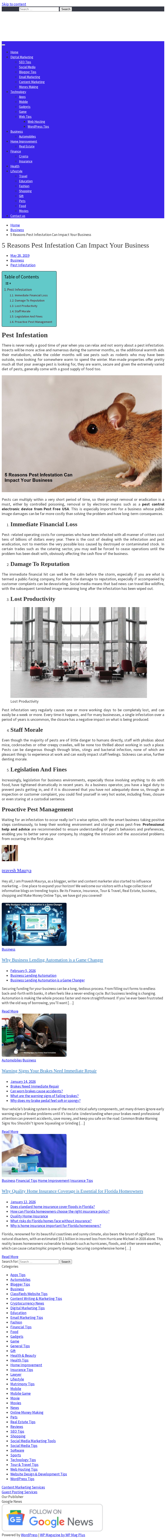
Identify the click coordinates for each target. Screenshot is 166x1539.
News (14, 1407)
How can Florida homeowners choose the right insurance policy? (60, 1211)
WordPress (29, 1535)
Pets (22, 201)
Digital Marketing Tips (27, 1308)
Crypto (23, 156)
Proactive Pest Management (33, 322)
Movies (24, 211)
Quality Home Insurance (29, 1216)
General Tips (20, 1346)
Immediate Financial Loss (31, 295)
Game (23, 112)
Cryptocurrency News (27, 1303)
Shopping (25, 191)
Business (16, 131)
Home (14, 52)
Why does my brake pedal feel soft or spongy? (45, 1100)
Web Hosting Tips (24, 1469)
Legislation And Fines (29, 316)
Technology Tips (23, 1459)
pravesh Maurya (16, 870)
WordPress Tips (38, 126)
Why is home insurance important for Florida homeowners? (55, 1225)
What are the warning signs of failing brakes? (44, 1095)
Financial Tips (26, 1180)
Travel (23, 176)
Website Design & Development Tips (38, 1474)
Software (17, 1450)
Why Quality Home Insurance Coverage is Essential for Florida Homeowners (72, 1191)
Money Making (28, 87)
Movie (15, 1398)
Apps (22, 97)
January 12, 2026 (23, 1202)
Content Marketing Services (23, 1487)
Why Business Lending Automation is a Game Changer (52, 960)
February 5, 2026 (23, 970)
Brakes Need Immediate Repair (34, 1086)
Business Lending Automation (33, 975)
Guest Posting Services (19, 1492)
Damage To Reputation (30, 300)
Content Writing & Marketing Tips (36, 1298)
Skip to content (14, 4)
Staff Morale (22, 311)
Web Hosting (36, 121)
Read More (10, 1011)
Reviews (16, 1426)
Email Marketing (29, 77)
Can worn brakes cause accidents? (36, 1091)
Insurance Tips (81, 1180)
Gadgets (24, 107)
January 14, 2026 (23, 1081)
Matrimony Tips (22, 1384)
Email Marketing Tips (26, 1317)
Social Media (27, 67)
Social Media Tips (23, 1445)
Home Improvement (23, 141)
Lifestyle (16, 171)
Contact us (17, 216)
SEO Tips (25, 62)
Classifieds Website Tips (29, 1293)
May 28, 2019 (19, 255)
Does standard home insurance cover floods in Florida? (52, 1206)
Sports (15, 1455)
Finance (15, 151)
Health (14, 166)
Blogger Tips (27, 72)
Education (26, 181)
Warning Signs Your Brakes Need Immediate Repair (49, 1070)
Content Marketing (32, 82)
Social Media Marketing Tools (33, 1440)
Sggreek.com (34, 20)
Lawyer (15, 1374)
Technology (18, 92)
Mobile (23, 102)
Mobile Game (20, 1393)
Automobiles (27, 136)
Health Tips (19, 1360)
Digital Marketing (21, 57)
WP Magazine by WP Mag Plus (62, 1535)
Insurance (25, 161)
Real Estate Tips (22, 1422)
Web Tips (25, 117)
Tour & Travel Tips (24, 1464)
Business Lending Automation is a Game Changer (47, 980)
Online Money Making (26, 1412)
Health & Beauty (23, 1355)
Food (22, 206)
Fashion (24, 186)
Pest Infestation (22, 265)
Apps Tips (18, 1274)
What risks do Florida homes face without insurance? (51, 1221)
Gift (21, 196)
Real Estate (27, 146)
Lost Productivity (26, 306)
